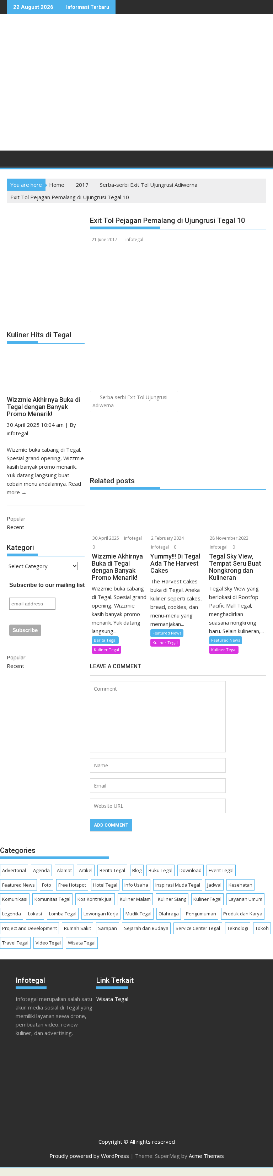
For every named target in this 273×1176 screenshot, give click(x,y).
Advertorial (14, 870)
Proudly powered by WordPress (89, 1155)
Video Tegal (48, 943)
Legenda (11, 913)
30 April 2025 (105, 538)
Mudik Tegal (138, 913)
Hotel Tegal (105, 885)
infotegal (134, 239)
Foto (46, 885)
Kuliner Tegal (106, 649)
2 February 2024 (167, 538)
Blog (136, 870)
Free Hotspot (72, 885)
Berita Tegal (105, 640)
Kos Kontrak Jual (95, 899)
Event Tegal (221, 870)
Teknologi (237, 928)
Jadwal (214, 885)
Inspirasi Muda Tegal (177, 885)
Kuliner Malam (135, 899)
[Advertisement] (181, 90)
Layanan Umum (245, 899)
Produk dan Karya (242, 913)
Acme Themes (206, 1155)
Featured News (166, 633)
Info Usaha (136, 885)
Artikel (85, 870)
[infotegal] (13, 161)
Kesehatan (240, 885)
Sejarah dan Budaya (146, 928)
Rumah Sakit (77, 928)
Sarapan (107, 928)
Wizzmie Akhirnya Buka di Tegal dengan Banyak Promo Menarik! (43, 407)
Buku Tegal (160, 870)
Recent (15, 526)
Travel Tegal (15, 943)
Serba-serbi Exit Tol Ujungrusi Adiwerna (129, 401)
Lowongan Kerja (101, 913)
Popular (16, 518)
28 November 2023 (229, 538)
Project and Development (29, 928)
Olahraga (169, 913)
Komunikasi (14, 899)
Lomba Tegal (62, 913)
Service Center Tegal (198, 928)
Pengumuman (201, 913)
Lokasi (35, 913)
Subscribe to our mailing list (47, 585)
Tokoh (262, 928)
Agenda (41, 870)
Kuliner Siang (172, 899)
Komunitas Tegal (52, 899)
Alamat (64, 870)
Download (191, 870)
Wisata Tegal (82, 943)
